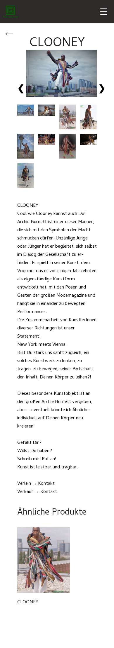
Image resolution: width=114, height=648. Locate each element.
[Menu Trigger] (104, 12)
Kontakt (46, 484)
